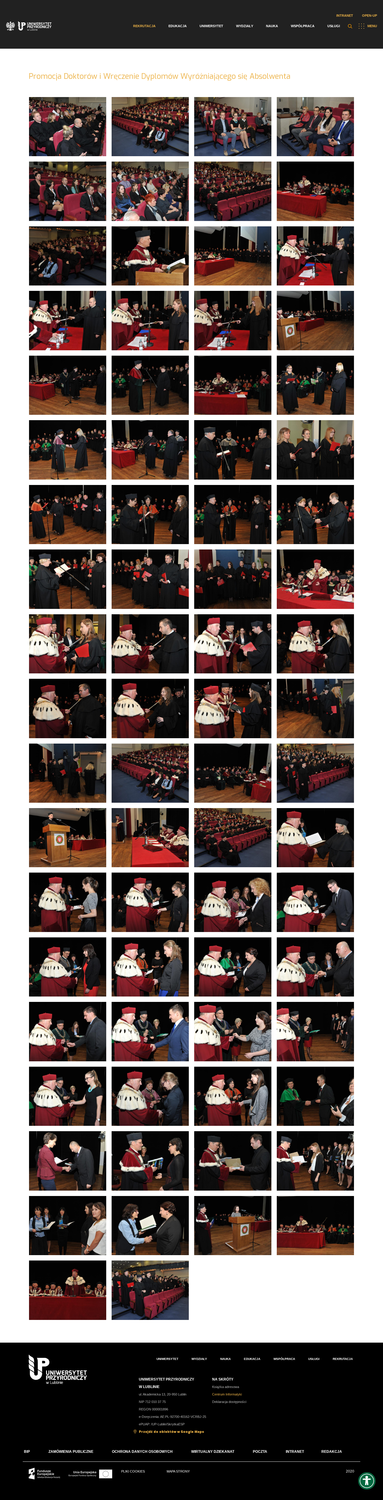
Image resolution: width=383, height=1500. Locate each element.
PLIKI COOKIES (133, 1471)
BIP (27, 1452)
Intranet (344, 15)
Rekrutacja (144, 26)
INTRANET (295, 1452)
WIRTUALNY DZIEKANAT (212, 1452)
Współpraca (302, 26)
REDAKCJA (331, 1452)
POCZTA (260, 1452)
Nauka (272, 26)
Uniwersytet (211, 26)
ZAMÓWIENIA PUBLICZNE (70, 1452)
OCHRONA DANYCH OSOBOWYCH (142, 1452)
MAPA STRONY (178, 1471)
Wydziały (244, 26)
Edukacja (177, 26)
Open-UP (369, 15)
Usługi (333, 26)
